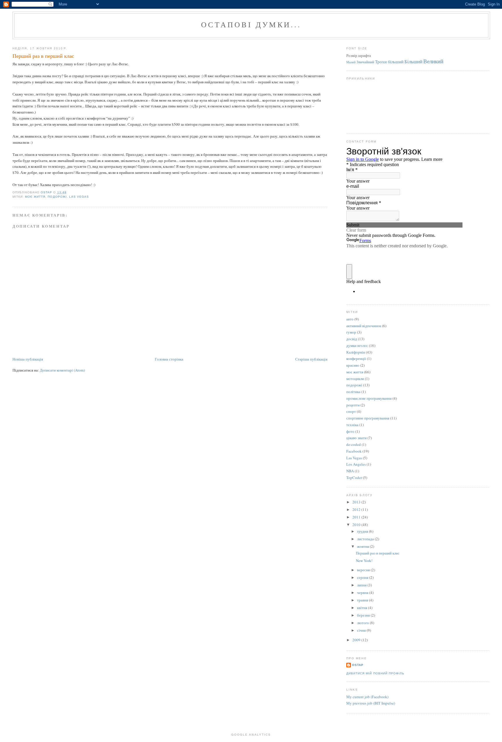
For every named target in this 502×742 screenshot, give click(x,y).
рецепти (353, 405)
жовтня (363, 546)
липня (362, 585)
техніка (352, 424)
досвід (351, 338)
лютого (363, 622)
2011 (356, 517)
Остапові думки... (251, 24)
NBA (350, 470)
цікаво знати (356, 437)
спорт (351, 411)
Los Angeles (356, 464)
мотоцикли (355, 378)
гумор (351, 332)
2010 (356, 524)
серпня (363, 577)
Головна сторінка (169, 359)
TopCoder (354, 477)
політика (353, 391)
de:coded (353, 444)
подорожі (57, 196)
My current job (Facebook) (367, 696)
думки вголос (357, 345)
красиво (352, 365)
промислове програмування (369, 398)
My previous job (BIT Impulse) (370, 703)
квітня (362, 607)
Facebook (354, 451)
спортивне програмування (367, 418)
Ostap (357, 665)
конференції (356, 358)
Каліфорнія (355, 352)
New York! (364, 560)
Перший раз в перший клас (377, 553)
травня (363, 600)
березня (364, 615)
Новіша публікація (27, 359)
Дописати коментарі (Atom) (62, 370)
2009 (356, 639)
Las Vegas (79, 196)
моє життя (35, 196)
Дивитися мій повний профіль (375, 673)
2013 (356, 502)
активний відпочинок (363, 325)
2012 (356, 509)
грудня (363, 531)
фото (350, 431)
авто (350, 319)
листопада (366, 538)
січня (362, 630)
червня (363, 592)
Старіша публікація (311, 359)
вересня (364, 569)
